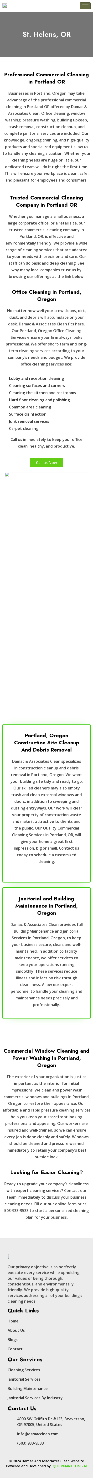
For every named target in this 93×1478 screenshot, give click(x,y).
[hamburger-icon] (85, 5)
